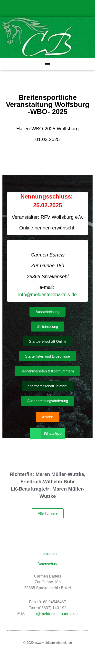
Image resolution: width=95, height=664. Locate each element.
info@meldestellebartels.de (47, 294)
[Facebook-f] (47, 11)
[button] (48, 63)
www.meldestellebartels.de (53, 643)
